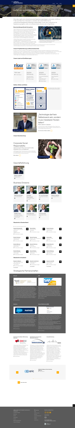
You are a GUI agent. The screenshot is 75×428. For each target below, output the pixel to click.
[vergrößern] (30, 98)
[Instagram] (45, 412)
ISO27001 (47, 420)
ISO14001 (51, 420)
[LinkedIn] (48, 412)
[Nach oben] (74, 405)
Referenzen (15, 414)
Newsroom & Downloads (17, 420)
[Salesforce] (25, 311)
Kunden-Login (37, 410)
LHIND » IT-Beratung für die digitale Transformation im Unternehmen (21, 410)
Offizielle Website (41, 298)
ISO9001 (54, 420)
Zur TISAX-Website (18, 74)
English (61, 3)
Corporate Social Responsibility (43, 156)
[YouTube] (50, 412)
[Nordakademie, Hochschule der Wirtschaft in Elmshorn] (37, 341)
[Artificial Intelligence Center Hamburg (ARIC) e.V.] (29, 371)
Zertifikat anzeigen (31, 79)
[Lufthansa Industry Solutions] (17, 2)
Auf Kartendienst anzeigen (18, 234)
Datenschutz (35, 414)
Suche (57, 3)
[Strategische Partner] (45, 417)
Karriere (14, 415)
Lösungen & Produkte (16, 412)
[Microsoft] (25, 282)
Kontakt (54, 3)
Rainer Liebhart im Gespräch (18, 130)
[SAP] (50, 282)
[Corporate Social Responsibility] (50, 149)
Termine (14, 418)
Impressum (35, 418)
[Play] (50, 32)
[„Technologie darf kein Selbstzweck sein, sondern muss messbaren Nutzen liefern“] (25, 122)
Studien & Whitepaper (16, 422)
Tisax (45, 420)
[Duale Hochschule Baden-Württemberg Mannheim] (20, 341)
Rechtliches (35, 417)
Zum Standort (15, 267)
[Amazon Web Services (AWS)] (50, 311)
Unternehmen (15, 417)
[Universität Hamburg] (54, 341)
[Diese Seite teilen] (74, 6)
